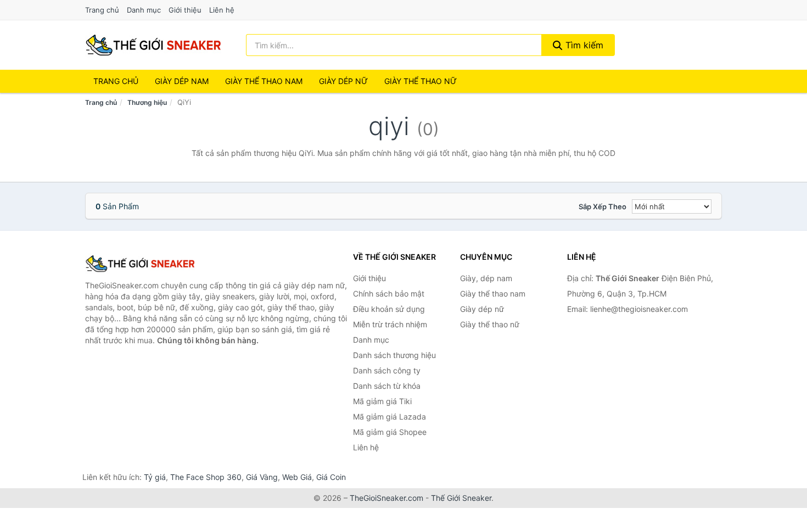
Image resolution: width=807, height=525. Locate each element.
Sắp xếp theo (602, 206)
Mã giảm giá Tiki (382, 401)
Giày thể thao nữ (489, 324)
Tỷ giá (155, 477)
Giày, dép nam (486, 278)
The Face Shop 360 (206, 477)
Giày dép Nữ (343, 81)
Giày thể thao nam (492, 293)
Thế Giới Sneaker (461, 497)
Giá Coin (331, 477)
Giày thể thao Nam (263, 81)
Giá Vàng (262, 477)
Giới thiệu (185, 9)
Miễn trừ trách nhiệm (390, 324)
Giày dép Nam (182, 81)
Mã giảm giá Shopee (390, 432)
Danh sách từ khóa (387, 385)
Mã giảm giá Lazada (389, 416)
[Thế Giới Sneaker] (140, 264)
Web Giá (297, 477)
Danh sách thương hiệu (394, 355)
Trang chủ (102, 9)
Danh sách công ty (387, 370)
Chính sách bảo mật (388, 293)
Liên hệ (221, 9)
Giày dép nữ (482, 309)
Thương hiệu (147, 102)
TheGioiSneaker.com (386, 497)
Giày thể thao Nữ (420, 81)
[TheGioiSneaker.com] (153, 45)
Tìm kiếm (583, 45)
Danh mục (144, 9)
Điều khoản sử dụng (389, 309)
